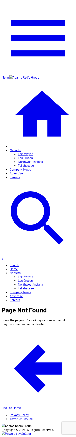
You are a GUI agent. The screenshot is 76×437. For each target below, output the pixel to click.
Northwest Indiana (30, 161)
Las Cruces (25, 158)
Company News (20, 169)
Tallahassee (26, 165)
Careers (15, 177)
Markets (15, 150)
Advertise (16, 173)
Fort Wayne (25, 154)
